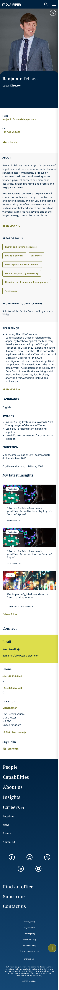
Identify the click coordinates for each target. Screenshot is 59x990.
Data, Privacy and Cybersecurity (21, 273)
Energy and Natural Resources (21, 246)
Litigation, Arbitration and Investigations (26, 282)
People (10, 767)
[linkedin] (21, 869)
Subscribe (14, 896)
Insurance (36, 255)
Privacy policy (29, 921)
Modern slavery (29, 939)
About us (13, 787)
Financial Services (14, 255)
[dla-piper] (11, 4)
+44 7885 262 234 (11, 131)
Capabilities (16, 777)
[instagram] (29, 857)
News (6, 824)
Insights (11, 797)
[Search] (46, 4)
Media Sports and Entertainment (22, 264)
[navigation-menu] (54, 4)
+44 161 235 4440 (12, 676)
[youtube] (38, 869)
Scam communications (29, 951)
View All (8, 614)
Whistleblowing (29, 945)
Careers (11, 807)
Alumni (7, 842)
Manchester (10, 142)
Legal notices (29, 927)
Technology (11, 290)
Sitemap (27, 959)
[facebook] (12, 857)
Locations (8, 816)
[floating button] (52, 948)
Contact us (14, 906)
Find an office (18, 887)
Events (7, 833)
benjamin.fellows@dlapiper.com (19, 119)
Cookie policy (29, 933)
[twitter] (47, 857)
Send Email (9, 649)
